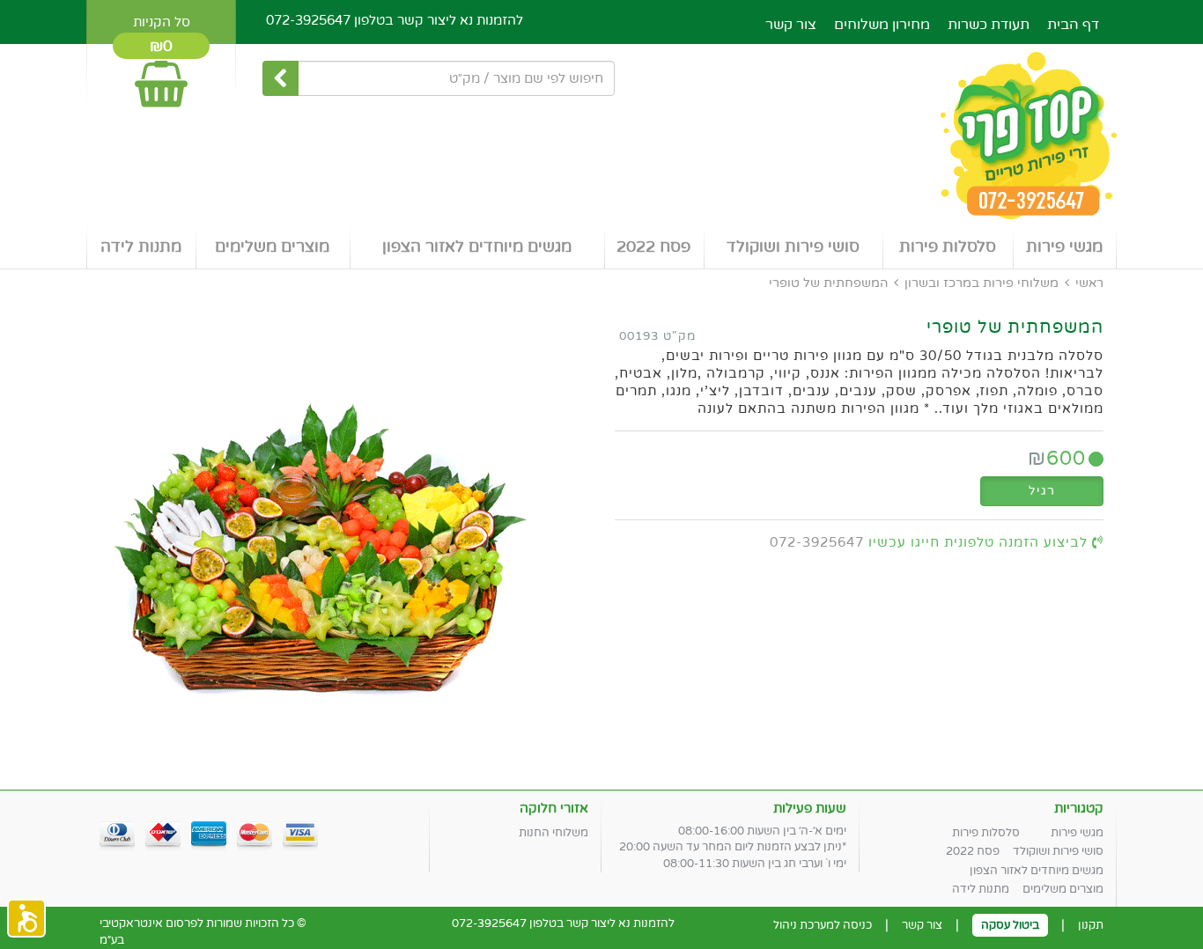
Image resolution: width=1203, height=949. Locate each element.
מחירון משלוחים (882, 24)
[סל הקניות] (161, 76)
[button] (26, 918)
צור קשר (790, 24)
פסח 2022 (653, 246)
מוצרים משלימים (272, 246)
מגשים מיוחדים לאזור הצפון (477, 246)
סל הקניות (161, 22)
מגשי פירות (1064, 246)
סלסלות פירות (947, 246)
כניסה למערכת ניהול (822, 925)
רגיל (1042, 490)
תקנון (1090, 925)
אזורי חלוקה (554, 808)
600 (1057, 458)
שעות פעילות (809, 808)
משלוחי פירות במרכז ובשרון (981, 283)
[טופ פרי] (601, 136)
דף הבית (1073, 24)
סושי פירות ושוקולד (793, 246)
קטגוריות (1078, 808)
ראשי (1089, 283)
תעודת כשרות (989, 24)
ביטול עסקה (1010, 925)
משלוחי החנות (553, 833)
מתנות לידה (140, 246)
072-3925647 (308, 20)
